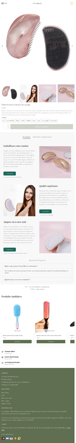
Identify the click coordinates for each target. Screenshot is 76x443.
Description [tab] (26, 137)
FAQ (3, 395)
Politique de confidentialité (9, 385)
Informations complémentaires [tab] (42, 137)
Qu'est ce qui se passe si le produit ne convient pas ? (21, 266)
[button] (8, 125)
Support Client (5, 403)
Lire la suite (17, 341)
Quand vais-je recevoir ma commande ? (17, 280)
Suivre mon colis (6, 398)
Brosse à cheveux (40, 289)
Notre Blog (5, 392)
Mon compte (5, 401)
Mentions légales (6, 379)
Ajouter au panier (42, 126)
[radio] (3, 120)
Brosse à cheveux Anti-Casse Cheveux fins (49, 335)
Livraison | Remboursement (10, 376)
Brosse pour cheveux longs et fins (13, 335)
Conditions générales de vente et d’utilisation (15, 382)
